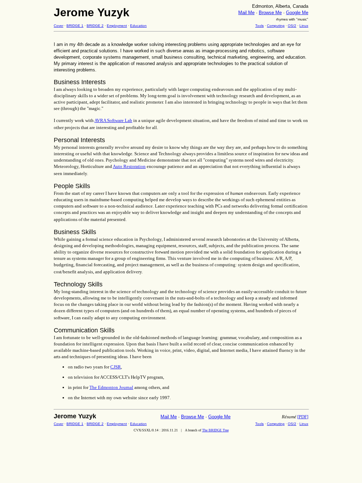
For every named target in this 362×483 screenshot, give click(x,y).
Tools (259, 26)
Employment (117, 26)
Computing (276, 26)
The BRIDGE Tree (215, 430)
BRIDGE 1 (74, 26)
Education (138, 26)
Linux (303, 26)
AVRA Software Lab (113, 120)
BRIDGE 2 (95, 26)
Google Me (297, 12)
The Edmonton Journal (111, 387)
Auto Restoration (129, 166)
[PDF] (302, 416)
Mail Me (246, 12)
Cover (58, 26)
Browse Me (270, 12)
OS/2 (292, 26)
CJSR (115, 366)
